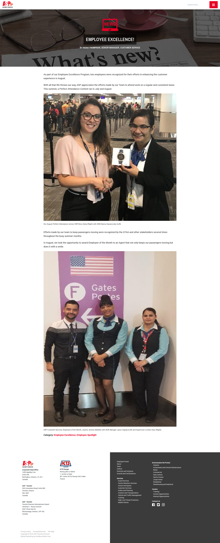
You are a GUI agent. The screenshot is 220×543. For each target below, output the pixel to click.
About (119, 464)
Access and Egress (124, 485)
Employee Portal (123, 461)
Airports (156, 465)
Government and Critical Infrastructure (167, 467)
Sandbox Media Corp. (43, 536)
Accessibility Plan (39, 531)
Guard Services (123, 481)
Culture (119, 469)
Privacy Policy (26, 531)
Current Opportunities (161, 494)
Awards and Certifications (126, 473)
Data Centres (157, 475)
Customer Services (124, 488)
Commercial (157, 472)
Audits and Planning (125, 490)
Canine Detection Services (127, 483)
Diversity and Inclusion (125, 471)
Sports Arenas (158, 477)
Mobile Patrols (123, 502)
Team (119, 466)
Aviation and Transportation (128, 493)
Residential (157, 482)
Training (121, 497)
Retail (155, 470)
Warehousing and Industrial (163, 484)
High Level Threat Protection (128, 500)
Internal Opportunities (161, 496)
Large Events (157, 479)
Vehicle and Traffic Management (129, 495)
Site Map (51, 531)
